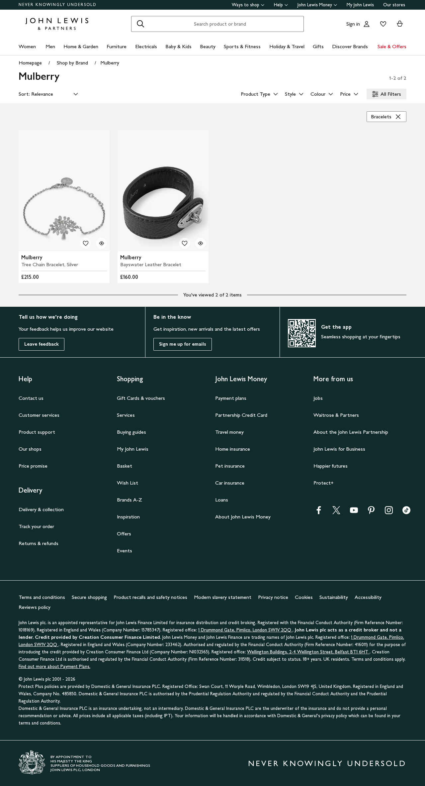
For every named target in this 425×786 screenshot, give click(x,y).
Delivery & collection (41, 509)
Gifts (318, 46)
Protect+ (323, 483)
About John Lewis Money (243, 516)
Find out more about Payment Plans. (54, 666)
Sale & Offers (392, 46)
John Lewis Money (315, 5)
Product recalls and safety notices (150, 597)
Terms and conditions (42, 597)
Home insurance (232, 449)
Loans (221, 500)
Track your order (36, 526)
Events (124, 550)
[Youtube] (354, 512)
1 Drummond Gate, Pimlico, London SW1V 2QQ (245, 630)
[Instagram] (389, 512)
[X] (336, 512)
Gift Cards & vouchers (141, 398)
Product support (37, 432)
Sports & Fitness (242, 46)
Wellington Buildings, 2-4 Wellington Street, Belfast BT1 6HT (308, 652)
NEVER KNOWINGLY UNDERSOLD (58, 4)
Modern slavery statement (222, 597)
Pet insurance (230, 466)
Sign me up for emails (182, 344)
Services (126, 415)
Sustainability (333, 597)
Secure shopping (89, 597)
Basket (124, 466)
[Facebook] (319, 512)
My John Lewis (360, 5)
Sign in (353, 24)
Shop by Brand (72, 62)
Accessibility (368, 597)
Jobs (318, 398)
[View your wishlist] (382, 24)
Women (27, 46)
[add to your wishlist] (85, 243)
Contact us (31, 398)
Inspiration (128, 516)
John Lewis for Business (339, 449)
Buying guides (131, 432)
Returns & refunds (38, 543)
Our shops (30, 449)
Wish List (127, 483)
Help (278, 5)
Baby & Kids (178, 46)
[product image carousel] (64, 190)
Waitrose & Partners (336, 415)
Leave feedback (41, 344)
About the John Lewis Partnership (350, 432)
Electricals (146, 46)
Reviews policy (34, 607)
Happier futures (330, 466)
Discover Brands (350, 46)
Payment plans (230, 398)
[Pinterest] (371, 512)
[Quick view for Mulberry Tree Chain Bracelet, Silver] (101, 243)
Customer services (39, 415)
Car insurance (229, 483)
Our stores (394, 5)
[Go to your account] (366, 24)
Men (50, 46)
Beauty (207, 46)
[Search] (140, 24)
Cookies (304, 597)
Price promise (33, 466)
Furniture (117, 46)
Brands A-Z (129, 500)
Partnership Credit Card (241, 415)
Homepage (30, 62)
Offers (124, 533)
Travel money (229, 432)
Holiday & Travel (286, 46)
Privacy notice (273, 597)
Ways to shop (245, 5)
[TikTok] (406, 512)
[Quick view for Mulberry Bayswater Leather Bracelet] (200, 243)
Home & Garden (80, 46)
